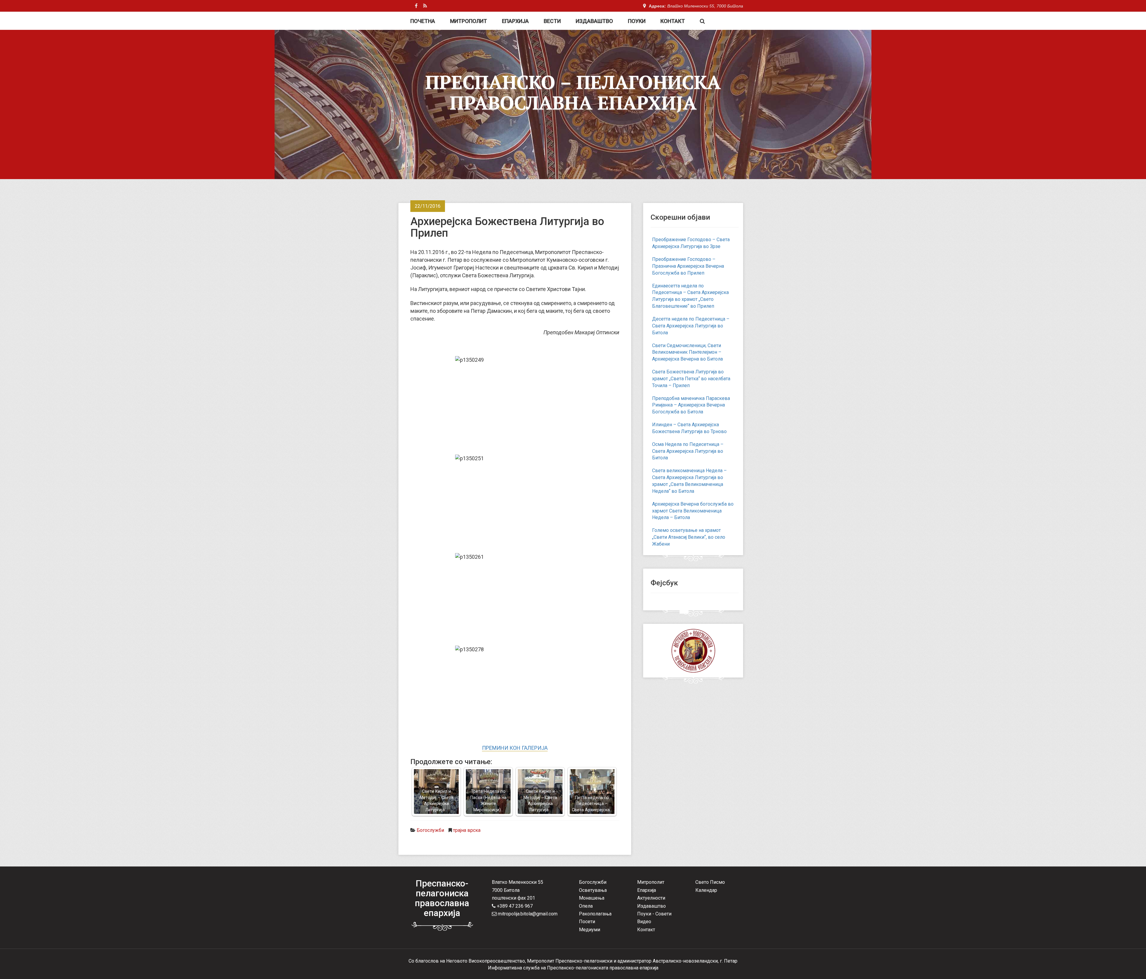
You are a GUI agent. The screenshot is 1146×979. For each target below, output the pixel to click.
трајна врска (466, 830)
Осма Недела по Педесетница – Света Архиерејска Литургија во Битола (687, 451)
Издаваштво (594, 21)
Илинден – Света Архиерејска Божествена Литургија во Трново (689, 428)
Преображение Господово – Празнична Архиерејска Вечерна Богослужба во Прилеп (688, 266)
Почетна (422, 21)
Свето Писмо (710, 882)
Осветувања (593, 890)
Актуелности (651, 898)
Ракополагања (595, 914)
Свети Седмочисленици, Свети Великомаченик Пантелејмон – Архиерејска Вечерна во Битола (687, 352)
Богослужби (430, 830)
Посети (587, 921)
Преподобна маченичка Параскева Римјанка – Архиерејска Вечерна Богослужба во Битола (691, 405)
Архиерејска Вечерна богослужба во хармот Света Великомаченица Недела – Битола (693, 511)
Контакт (672, 21)
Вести (552, 21)
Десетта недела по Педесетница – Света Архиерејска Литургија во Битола (690, 325)
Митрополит (468, 21)
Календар (706, 890)
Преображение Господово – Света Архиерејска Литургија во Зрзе (691, 243)
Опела (586, 906)
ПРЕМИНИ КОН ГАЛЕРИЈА (515, 748)
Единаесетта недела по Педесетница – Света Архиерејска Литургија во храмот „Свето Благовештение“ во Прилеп (690, 296)
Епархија (515, 21)
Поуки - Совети (654, 914)
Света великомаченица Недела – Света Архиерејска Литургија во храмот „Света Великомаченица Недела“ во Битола (689, 481)
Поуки (637, 21)
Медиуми (589, 929)
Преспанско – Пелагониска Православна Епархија (573, 92)
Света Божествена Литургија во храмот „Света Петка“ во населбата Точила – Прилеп (691, 378)
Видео (644, 921)
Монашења (591, 898)
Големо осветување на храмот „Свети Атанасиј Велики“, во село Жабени (688, 537)
